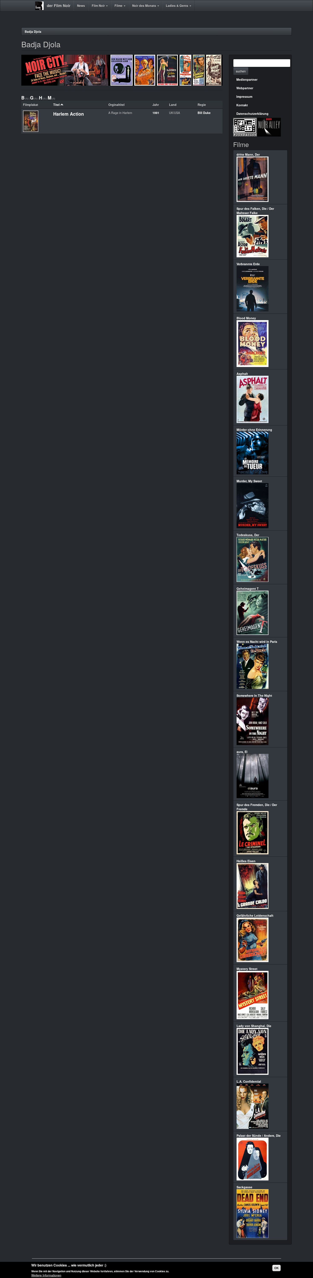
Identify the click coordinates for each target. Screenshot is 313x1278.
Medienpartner (246, 79)
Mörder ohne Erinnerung (254, 429)
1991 (155, 113)
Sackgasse (244, 1187)
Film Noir (99, 5)
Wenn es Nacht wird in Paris (257, 641)
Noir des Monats (144, 5)
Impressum (244, 96)
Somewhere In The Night (254, 695)
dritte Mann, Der (248, 154)
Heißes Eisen (246, 861)
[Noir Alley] (269, 126)
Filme (119, 5)
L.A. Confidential (249, 1081)
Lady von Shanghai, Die (254, 1026)
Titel (56, 104)
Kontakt (242, 105)
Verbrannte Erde (248, 264)
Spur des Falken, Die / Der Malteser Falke (255, 210)
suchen (241, 71)
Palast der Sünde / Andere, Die (259, 1135)
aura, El (242, 752)
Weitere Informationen (46, 1275)
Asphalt (242, 373)
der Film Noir (58, 5)
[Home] (41, 5)
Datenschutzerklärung (252, 113)
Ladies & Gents (177, 5)
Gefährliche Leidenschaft (255, 915)
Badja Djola (33, 31)
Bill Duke (204, 113)
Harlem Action (68, 114)
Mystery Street (247, 969)
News (81, 5)
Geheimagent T (248, 588)
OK (276, 1268)
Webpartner (244, 88)
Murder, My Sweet (249, 481)
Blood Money (246, 318)
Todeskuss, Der (248, 535)
